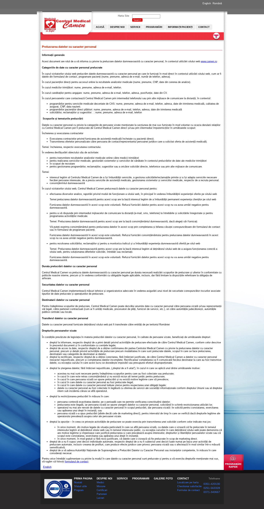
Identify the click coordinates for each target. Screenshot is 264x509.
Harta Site (123, 15)
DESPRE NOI (104, 478)
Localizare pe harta (187, 482)
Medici (100, 482)
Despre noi (117, 27)
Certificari (102, 490)
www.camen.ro (209, 61)
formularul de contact (76, 461)
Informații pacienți (180, 27)
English (207, 3)
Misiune (101, 486)
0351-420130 (212, 483)
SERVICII (122, 478)
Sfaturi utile (80, 486)
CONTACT (183, 478)
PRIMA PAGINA (83, 478)
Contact (203, 27)
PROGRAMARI (140, 478)
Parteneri (102, 494)
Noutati (78, 482)
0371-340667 (212, 492)
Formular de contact (188, 490)
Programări (154, 27)
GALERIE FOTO (163, 478)
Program (78, 490)
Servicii (135, 27)
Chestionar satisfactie (189, 486)
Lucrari (100, 497)
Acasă (100, 27)
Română (217, 3)
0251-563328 (212, 487)
